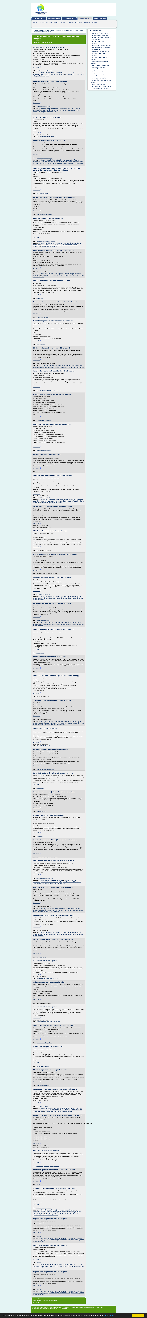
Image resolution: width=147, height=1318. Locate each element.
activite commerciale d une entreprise (53, 723)
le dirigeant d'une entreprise (74, 74)
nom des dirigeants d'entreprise (52, 73)
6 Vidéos (43, 42)
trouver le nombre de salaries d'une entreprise (56, 162)
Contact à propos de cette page (93, 1307)
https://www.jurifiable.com (43, 1085)
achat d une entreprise (49, 365)
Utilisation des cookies (76, 1307)
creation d (69, 18)
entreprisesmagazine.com (43, 594)
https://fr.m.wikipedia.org (43, 745)
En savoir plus (109, 1315)
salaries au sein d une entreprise (53, 883)
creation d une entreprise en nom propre (101, 81)
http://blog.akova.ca (42, 811)
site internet (84, 19)
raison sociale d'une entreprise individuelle (55, 1108)
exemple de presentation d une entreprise (58, 1111)
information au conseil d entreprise (59, 501)
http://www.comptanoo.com (43, 1208)
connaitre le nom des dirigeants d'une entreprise (54, 108)
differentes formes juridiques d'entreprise (47, 1212)
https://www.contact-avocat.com (45, 769)
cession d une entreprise (99, 74)
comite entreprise (100, 18)
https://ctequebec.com (42, 193)
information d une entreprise (73, 910)
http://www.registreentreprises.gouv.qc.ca (47, 1166)
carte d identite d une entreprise (52, 910)
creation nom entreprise (49, 246)
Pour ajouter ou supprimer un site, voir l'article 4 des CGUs (49, 1308)
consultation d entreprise (67, 1238)
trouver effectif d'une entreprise (51, 160)
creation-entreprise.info (43, 317)
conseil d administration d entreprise (99, 58)
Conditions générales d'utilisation (58, 1307)
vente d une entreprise (76, 367)
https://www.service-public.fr (44, 1043)
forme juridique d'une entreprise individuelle (57, 1214)
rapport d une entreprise (99, 78)
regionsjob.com (40, 344)
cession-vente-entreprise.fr (44, 420)
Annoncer (87, 22)
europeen (38, 18)
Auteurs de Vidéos (59, 22)
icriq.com (39, 1236)
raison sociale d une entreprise (101, 65)
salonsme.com (40, 671)
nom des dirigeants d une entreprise (52, 74)
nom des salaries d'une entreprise (98, 42)
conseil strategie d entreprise (55, 725)
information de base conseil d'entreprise (54, 499)
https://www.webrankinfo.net (44, 214)
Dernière (56, 1300)
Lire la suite (36, 67)
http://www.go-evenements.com (45, 1184)
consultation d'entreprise (49, 1238)
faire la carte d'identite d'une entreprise (53, 908)
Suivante (51, 1300)
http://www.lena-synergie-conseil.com (46, 136)
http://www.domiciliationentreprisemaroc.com (48, 390)
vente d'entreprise (61, 367)
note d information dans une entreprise (46, 912)
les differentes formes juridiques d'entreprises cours (58, 1210)
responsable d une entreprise (100, 88)
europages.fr (39, 836)
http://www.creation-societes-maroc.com (47, 857)
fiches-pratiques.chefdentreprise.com (46, 241)
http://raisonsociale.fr (42, 1106)
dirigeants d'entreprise (41, 76)
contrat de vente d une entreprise (101, 86)
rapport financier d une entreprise (102, 76)
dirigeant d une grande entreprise (102, 45)
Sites (50, 22)
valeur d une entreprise (98, 84)
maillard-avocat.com (42, 957)
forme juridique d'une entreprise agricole (52, 880)
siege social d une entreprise (100, 51)
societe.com (39, 298)
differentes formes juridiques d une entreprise (60, 1213)
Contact (94, 22)
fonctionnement (54, 18)
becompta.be (40, 653)
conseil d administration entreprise (98, 54)
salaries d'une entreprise (49, 882)
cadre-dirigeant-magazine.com (44, 878)
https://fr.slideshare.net (42, 1066)
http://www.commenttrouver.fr (44, 70)
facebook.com (40, 471)
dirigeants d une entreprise (100, 35)
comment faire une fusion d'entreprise (51, 245)
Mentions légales (42, 1307)
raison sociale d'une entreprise (60, 1110)
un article (78, 22)
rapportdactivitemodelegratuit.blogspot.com (48, 978)
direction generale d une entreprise (98, 69)
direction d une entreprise (99, 72)
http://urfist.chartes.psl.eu (43, 497)
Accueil (35, 22)
